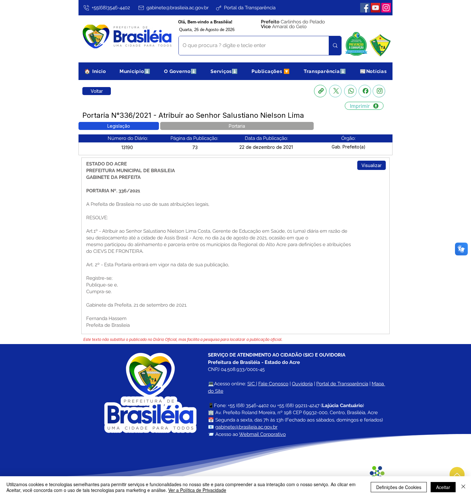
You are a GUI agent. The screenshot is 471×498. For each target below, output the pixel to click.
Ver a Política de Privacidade (197, 490)
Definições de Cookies (398, 487)
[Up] (457, 474)
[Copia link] (320, 91)
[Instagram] (386, 7)
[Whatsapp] (350, 91)
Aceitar (443, 487)
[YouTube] (375, 7)
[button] (135, 71)
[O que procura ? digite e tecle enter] (335, 45)
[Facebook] (365, 7)
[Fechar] (463, 487)
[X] (335, 91)
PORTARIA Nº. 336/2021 (113, 191)
